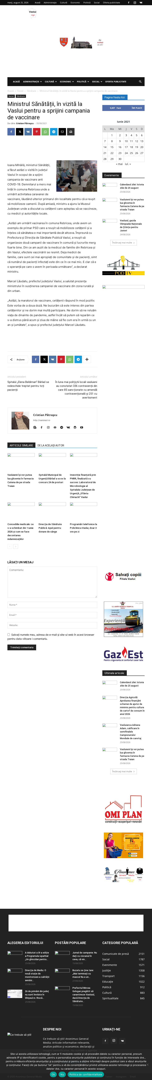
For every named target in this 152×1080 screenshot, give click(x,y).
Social (97, 2)
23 (119, 153)
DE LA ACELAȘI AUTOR (51, 445)
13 (141, 141)
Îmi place (137, 107)
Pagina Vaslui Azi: (115, 97)
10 (126, 141)
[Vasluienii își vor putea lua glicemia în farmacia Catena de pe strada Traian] (21, 462)
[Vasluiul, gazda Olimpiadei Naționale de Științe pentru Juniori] (109, 224)
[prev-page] (9, 546)
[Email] (62, 131)
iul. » (128, 164)
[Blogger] (36, 427)
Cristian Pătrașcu (25, 123)
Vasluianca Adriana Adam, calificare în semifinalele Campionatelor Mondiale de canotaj (130, 732)
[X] (19, 131)
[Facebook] (128, 2)
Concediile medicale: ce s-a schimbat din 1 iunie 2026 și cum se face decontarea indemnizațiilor (20, 531)
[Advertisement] (76, 49)
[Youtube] (83, 427)
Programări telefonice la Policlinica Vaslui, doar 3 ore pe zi (83, 528)
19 (136, 147)
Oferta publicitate (111, 2)
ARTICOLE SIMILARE (21, 445)
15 (111, 147)
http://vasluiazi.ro (41, 420)
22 (111, 153)
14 (104, 147)
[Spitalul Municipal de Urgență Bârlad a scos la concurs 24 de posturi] (52, 462)
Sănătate (31, 90)
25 (131, 153)
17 (126, 147)
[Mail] (56, 427)
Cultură (63, 2)
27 (141, 153)
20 (141, 147)
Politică (86, 2)
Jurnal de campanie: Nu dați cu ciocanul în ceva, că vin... (84, 956)
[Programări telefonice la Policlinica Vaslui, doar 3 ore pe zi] (83, 511)
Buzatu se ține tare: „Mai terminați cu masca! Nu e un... (83, 973)
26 (136, 153)
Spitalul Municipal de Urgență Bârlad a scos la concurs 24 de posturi (52, 478)
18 (131, 147)
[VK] (28, 131)
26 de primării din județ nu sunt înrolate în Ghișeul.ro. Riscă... (37, 994)
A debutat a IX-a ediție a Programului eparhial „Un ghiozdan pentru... (37, 956)
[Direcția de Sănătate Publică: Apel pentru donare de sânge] (52, 511)
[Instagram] (135, 2)
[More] (87, 359)
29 (111, 159)
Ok (53, 1074)
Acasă (37, 2)
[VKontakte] (141, 2)
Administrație (50, 2)
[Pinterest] (36, 131)
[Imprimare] (71, 131)
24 (126, 153)
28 (104, 159)
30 (119, 159)
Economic (75, 2)
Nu (62, 1074)
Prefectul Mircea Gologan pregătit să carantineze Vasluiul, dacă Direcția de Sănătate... (83, 995)
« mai (119, 164)
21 (104, 153)
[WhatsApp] (45, 131)
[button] (140, 81)
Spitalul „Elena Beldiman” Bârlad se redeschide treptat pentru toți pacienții (28, 385)
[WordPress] (76, 427)
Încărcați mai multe (122, 242)
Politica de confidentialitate (86, 1074)
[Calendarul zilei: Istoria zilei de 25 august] (109, 188)
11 (131, 141)
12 (136, 141)
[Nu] (147, 1064)
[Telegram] (53, 131)
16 (119, 147)
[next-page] (15, 546)
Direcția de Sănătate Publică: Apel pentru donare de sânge (50, 528)
